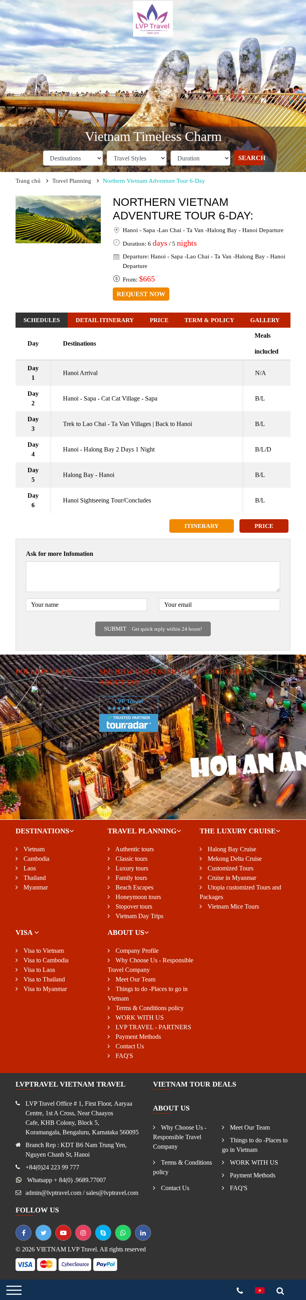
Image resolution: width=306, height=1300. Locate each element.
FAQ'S (123, 1055)
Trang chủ (28, 181)
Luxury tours (131, 868)
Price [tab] (159, 320)
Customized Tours (229, 868)
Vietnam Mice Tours (232, 906)
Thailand (34, 877)
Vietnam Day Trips (138, 916)
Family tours (130, 877)
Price (264, 526)
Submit (153, 629)
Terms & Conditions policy (149, 1008)
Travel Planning (71, 181)
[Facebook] (23, 1233)
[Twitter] (43, 1233)
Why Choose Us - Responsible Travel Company (179, 1137)
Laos (29, 868)
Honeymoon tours (137, 896)
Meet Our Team (134, 979)
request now (141, 294)
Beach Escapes (133, 887)
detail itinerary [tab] (105, 320)
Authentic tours (134, 849)
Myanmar (35, 887)
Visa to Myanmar (44, 988)
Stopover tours (133, 906)
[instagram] (83, 1233)
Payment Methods (137, 1036)
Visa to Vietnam (43, 950)
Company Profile (136, 950)
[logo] (153, 18)
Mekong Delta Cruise (234, 858)
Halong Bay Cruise (231, 849)
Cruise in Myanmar (231, 877)
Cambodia (35, 858)
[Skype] (103, 1233)
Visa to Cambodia (45, 960)
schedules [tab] (42, 320)
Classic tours (130, 858)
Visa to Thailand (43, 979)
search (250, 157)
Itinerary (201, 526)
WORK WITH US (139, 1017)
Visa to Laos (38, 969)
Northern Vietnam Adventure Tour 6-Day (154, 181)
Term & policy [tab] (209, 320)
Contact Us (129, 1046)
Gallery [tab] (265, 320)
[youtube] (63, 1233)
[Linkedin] (143, 1233)
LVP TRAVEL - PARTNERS (152, 1027)
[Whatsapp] (123, 1233)
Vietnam (33, 849)
